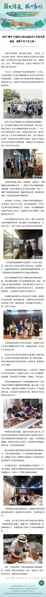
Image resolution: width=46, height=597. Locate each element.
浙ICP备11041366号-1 (28, 591)
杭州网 (6, 593)
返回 (41, 583)
